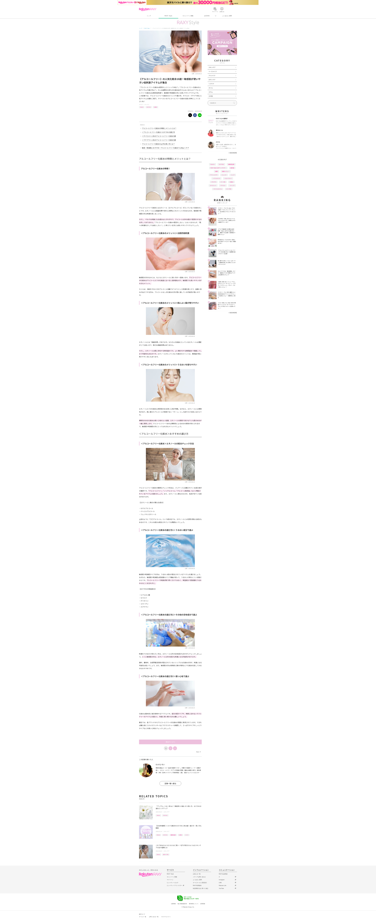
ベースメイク (213, 71)
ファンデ (232, 185)
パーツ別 (223, 182)
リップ (232, 175)
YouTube (221, 888)
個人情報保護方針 (182, 903)
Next (198, 752)
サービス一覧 (142, 916)
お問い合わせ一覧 (153, 916)
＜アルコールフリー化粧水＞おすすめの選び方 (158, 132)
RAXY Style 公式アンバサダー (218, 168)
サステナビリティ (166, 916)
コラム (211, 92)
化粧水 (155, 107)
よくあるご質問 (227, 16)
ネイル (211, 88)
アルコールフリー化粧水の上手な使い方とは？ (158, 144)
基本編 (232, 168)
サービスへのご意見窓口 (200, 882)
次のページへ (170, 742)
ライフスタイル (218, 189)
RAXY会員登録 (223, 874)
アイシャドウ (213, 175)
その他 (211, 96)
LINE (220, 882)
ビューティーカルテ (172, 882)
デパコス (223, 185)
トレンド (224, 175)
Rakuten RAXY (147, 9)
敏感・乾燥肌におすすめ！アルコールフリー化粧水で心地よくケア (165, 148)
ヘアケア (211, 84)
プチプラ (213, 182)
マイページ (170, 879)
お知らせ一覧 (197, 874)
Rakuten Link (222, 885)
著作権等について (193, 903)
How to (141, 107)
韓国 (216, 171)
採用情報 (202, 903)
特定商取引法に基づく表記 (200, 888)
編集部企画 (173, 835)
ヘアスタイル (216, 178)
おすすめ (149, 107)
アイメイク (212, 76)
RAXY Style (168, 16)
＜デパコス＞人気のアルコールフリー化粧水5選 (159, 136)
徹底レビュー (225, 171)
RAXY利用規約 (197, 885)
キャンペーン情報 (188, 16)
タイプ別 (228, 189)
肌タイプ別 (165, 854)
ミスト (186, 835)
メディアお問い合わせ (199, 877)
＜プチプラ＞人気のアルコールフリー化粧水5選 (159, 140)
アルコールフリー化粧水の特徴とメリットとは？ (159, 128)
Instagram (222, 879)
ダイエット (213, 185)
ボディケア (212, 80)
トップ (149, 16)
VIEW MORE (232, 153)
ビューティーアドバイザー (174, 885)
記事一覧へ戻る (170, 783)
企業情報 (173, 903)
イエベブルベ (228, 178)
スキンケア (146, 104)
